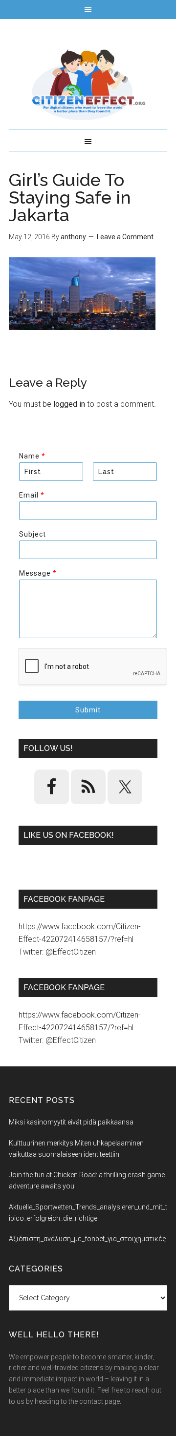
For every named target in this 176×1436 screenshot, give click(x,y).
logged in (69, 404)
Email (31, 495)
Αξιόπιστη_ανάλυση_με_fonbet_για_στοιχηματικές (87, 1239)
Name (32, 456)
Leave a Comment (125, 237)
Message (37, 573)
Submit (88, 710)
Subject (32, 534)
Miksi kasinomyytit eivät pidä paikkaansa (71, 1122)
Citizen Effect (88, 85)
